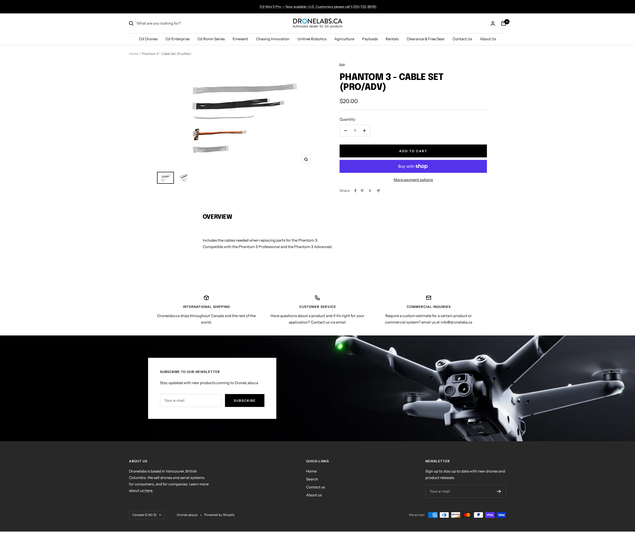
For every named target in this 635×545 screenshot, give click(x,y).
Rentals (392, 38)
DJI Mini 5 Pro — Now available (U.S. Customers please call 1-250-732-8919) (318, 6)
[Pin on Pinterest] (362, 190)
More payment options (413, 179)
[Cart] (503, 23)
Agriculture (344, 38)
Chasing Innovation (272, 38)
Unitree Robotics (311, 38)
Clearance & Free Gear (426, 38)
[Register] (499, 491)
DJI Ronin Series (211, 38)
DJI (342, 65)
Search (312, 479)
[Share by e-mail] (378, 190)
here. (148, 490)
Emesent (240, 38)
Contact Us (462, 38)
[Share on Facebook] (355, 190)
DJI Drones (148, 38)
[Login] (493, 23)
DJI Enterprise (177, 38)
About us (314, 495)
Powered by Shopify (219, 515)
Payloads (370, 38)
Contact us (315, 487)
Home (133, 54)
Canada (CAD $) (144, 515)
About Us (488, 38)
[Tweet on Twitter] (370, 190)
